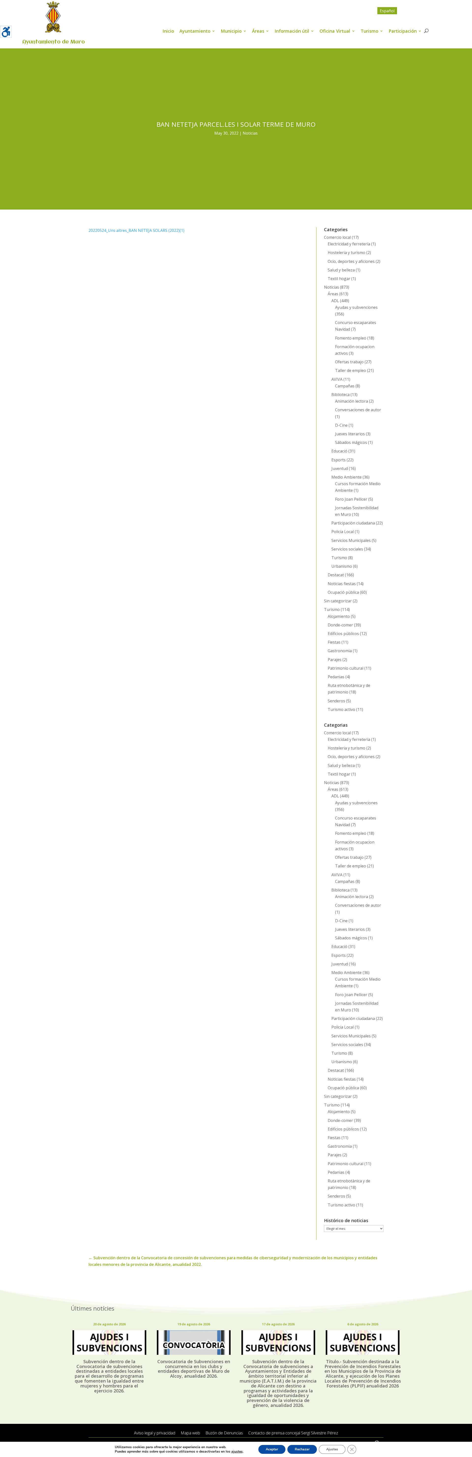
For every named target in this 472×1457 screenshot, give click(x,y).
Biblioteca (340, 394)
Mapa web (190, 1433)
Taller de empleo (350, 370)
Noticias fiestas (342, 583)
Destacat (336, 575)
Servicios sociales (347, 549)
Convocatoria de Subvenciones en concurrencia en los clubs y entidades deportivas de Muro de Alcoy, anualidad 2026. (193, 1368)
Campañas (344, 386)
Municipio (231, 31)
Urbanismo (341, 566)
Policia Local (342, 531)
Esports (338, 460)
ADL (335, 300)
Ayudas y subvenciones (356, 307)
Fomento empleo (350, 338)
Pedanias (336, 676)
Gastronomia (340, 650)
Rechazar (302, 1449)
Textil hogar (339, 278)
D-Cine (341, 425)
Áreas (258, 31)
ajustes (237, 1451)
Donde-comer (340, 625)
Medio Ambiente (346, 477)
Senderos (336, 701)
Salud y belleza (341, 270)
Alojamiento (339, 616)
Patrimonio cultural (345, 668)
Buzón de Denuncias (224, 1433)
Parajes (334, 659)
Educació (339, 451)
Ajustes (332, 1449)
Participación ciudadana (353, 523)
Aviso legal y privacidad (154, 1433)
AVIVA (336, 379)
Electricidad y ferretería (349, 244)
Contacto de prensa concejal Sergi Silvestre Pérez (293, 1433)
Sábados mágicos (351, 442)
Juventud (339, 468)
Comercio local (337, 237)
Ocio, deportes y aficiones (351, 261)
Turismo (369, 31)
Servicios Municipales (351, 540)
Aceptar (272, 1449)
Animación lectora (351, 401)
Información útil (292, 31)
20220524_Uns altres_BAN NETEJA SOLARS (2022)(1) (136, 230)
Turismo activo (341, 709)
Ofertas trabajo (349, 362)
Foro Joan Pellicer (351, 499)
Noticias (250, 133)
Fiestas (334, 642)
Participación (403, 31)
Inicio (168, 31)
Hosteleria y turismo (346, 252)
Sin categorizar (338, 601)
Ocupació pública (343, 592)
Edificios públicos (343, 633)
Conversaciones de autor (358, 409)
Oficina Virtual (335, 31)
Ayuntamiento (194, 31)
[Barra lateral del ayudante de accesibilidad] (6, 32)
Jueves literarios (350, 434)
